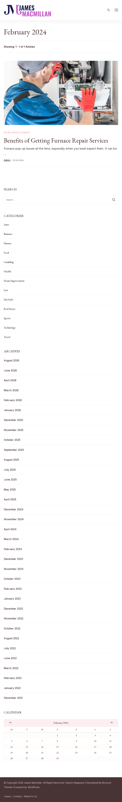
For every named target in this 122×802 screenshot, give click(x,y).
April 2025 (10, 499)
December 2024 (13, 509)
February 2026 (13, 400)
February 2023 (13, 588)
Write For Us (30, 796)
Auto (6, 224)
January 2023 (12, 598)
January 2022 (12, 688)
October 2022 (12, 628)
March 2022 (11, 668)
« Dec (10, 722)
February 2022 (13, 678)
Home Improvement (17, 132)
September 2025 (14, 449)
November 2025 (13, 430)
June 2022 (10, 658)
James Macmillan (33, 782)
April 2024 (10, 529)
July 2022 (10, 648)
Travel (7, 337)
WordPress (34, 787)
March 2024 (11, 539)
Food (6, 252)
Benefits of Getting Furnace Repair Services (56, 140)
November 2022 (13, 618)
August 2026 (11, 360)
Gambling (9, 262)
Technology (10, 327)
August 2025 (11, 459)
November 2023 (13, 568)
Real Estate (9, 309)
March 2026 (11, 390)
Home (7, 796)
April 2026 (10, 380)
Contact (17, 796)
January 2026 (12, 410)
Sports (7, 318)
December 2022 (13, 608)
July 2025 (10, 469)
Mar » (111, 722)
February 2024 (13, 549)
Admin (7, 160)
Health (7, 271)
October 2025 (12, 439)
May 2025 (10, 489)
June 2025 (10, 479)
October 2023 (12, 578)
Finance (7, 243)
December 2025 (13, 420)
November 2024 (14, 519)
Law (6, 290)
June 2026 (10, 370)
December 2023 (13, 558)
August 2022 (11, 638)
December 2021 (13, 697)
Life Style (8, 299)
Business (8, 234)
